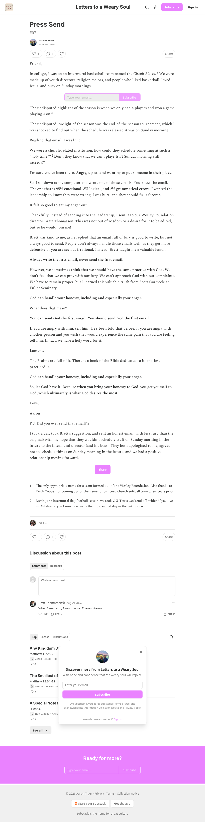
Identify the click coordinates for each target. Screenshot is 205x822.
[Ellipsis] (173, 603)
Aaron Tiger (46, 40)
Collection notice (128, 793)
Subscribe (172, 7)
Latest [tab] (45, 637)
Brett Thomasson (50, 603)
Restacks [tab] (56, 566)
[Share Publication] (156, 7)
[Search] (147, 7)
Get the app (122, 803)
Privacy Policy (133, 707)
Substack (83, 813)
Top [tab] (34, 637)
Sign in (192, 7)
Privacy (99, 793)
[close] (141, 652)
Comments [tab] (39, 566)
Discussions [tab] (60, 637)
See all (38, 730)
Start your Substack (92, 803)
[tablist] (47, 566)
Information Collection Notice (101, 707)
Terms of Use (122, 703)
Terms (110, 793)
